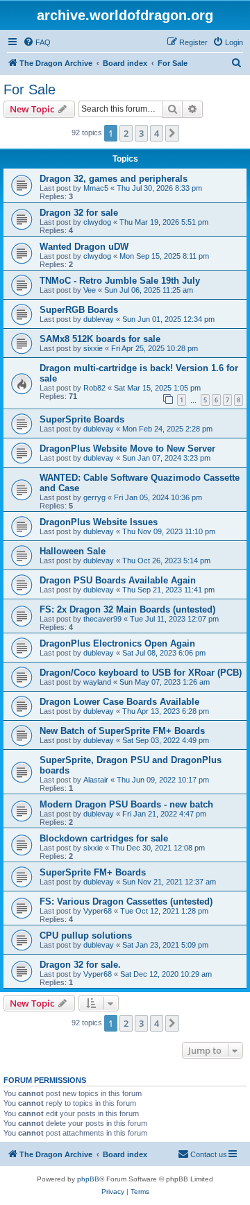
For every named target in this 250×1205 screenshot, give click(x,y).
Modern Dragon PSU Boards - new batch (126, 804)
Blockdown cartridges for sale (104, 838)
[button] (172, 133)
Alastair (95, 780)
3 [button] (141, 133)
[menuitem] (37, 42)
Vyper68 (97, 911)
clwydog (97, 222)
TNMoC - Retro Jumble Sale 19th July (120, 280)
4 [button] (156, 133)
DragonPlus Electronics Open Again (117, 643)
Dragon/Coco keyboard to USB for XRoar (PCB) (141, 672)
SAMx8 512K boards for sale (100, 339)
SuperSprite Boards (82, 419)
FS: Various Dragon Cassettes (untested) (126, 901)
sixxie (93, 348)
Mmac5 (95, 188)
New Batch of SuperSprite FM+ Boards (122, 731)
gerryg (94, 497)
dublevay (98, 319)
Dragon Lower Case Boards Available (119, 701)
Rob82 (94, 388)
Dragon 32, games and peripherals (114, 178)
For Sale (29, 89)
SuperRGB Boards (79, 310)
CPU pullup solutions (86, 935)
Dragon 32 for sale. (80, 964)
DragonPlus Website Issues (99, 522)
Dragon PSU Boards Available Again (118, 580)
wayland (97, 682)
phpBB (88, 1179)
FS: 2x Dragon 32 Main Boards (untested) (127, 609)
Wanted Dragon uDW (84, 246)
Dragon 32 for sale (79, 212)
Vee (89, 290)
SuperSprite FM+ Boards (93, 872)
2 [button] (126, 133)
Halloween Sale (73, 551)
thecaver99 (102, 619)
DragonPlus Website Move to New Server (127, 448)
